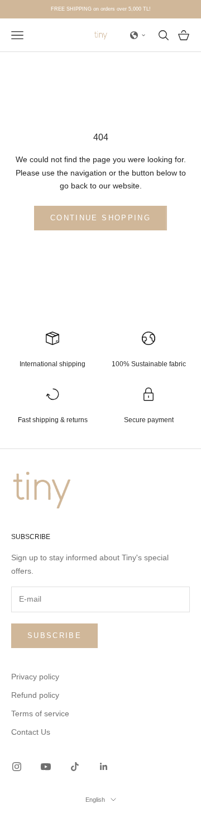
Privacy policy (35, 676)
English (95, 799)
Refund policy (35, 695)
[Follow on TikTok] (74, 766)
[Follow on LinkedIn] (103, 766)
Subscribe (54, 635)
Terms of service (40, 713)
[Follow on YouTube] (45, 766)
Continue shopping (100, 218)
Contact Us (30, 731)
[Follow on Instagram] (16, 766)
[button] (138, 35)
